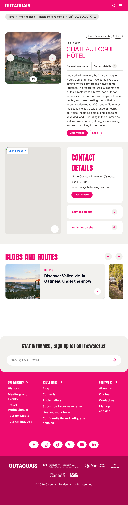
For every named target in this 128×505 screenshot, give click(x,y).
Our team (105, 394)
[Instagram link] (46, 444)
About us (105, 388)
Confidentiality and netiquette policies (64, 421)
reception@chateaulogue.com (90, 187)
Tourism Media (18, 415)
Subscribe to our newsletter (62, 406)
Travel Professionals (18, 407)
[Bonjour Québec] (74, 475)
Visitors (13, 388)
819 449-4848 (80, 181)
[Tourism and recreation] (95, 466)
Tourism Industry (20, 421)
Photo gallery (52, 400)
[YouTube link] (82, 444)
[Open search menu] (121, 6)
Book (95, 133)
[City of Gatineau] (115, 466)
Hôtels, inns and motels (51, 16)
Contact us (106, 400)
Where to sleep (26, 16)
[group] (33, 58)
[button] (55, 281)
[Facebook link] (34, 444)
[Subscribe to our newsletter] (114, 360)
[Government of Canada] (57, 475)
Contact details (102, 66)
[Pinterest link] (70, 444)
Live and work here (56, 412)
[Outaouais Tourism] (23, 466)
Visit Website (77, 133)
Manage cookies (105, 409)
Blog (46, 388)
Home (11, 16)
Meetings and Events (18, 397)
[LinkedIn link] (94, 444)
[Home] (17, 5)
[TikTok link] (58, 444)
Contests (49, 394)
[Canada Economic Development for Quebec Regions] (61, 466)
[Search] (114, 6)
